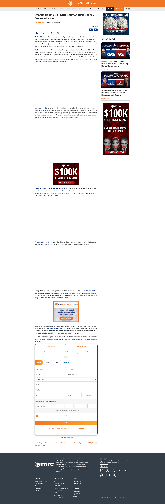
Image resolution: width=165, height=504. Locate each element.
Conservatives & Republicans (77, 443)
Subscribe (110, 9)
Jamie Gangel (39, 443)
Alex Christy (104, 69)
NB (53, 443)
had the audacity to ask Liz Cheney (59, 328)
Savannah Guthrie (61, 443)
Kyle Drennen (39, 22)
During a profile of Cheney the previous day (50, 188)
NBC (89, 443)
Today (94, 443)
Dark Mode (101, 9)
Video (43, 445)
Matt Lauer (48, 443)
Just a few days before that (44, 242)
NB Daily (37, 445)
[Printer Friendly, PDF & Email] (44, 33)
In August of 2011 (41, 108)
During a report (40, 50)
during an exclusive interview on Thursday (61, 39)
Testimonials (94, 9)
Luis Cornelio (105, 98)
